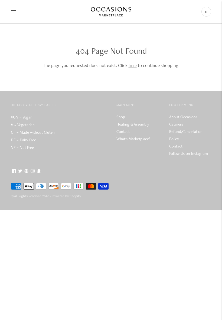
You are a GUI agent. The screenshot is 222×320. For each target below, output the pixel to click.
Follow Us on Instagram (188, 153)
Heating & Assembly (132, 124)
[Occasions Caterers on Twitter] (20, 171)
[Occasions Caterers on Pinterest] (26, 171)
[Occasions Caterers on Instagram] (33, 171)
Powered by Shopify (66, 196)
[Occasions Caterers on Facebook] (14, 171)
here (133, 65)
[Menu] (13, 12)
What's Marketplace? (133, 139)
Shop (120, 117)
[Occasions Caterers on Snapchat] (39, 171)
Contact (123, 131)
